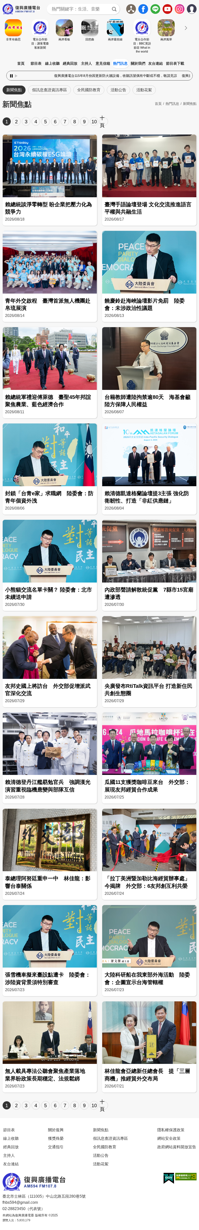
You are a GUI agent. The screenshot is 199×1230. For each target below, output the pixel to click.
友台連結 (155, 63)
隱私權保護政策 (170, 1130)
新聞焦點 (14, 90)
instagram (179, 9)
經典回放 (70, 63)
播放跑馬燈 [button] (16, 76)
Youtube (167, 9)
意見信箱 (103, 63)
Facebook (143, 9)
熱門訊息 (120, 63)
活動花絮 (144, 90)
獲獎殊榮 (56, 1138)
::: (99, 58)
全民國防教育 (88, 90)
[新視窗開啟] (169, 1178)
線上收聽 (52, 63)
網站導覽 (131, 9)
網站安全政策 (169, 1138)
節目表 (36, 63)
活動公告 (118, 90)
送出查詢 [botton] (114, 9)
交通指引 (56, 1147)
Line (155, 9)
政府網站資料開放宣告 (176, 1147)
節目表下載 (175, 63)
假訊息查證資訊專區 (49, 90)
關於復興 (56, 1130)
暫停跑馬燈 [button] (11, 76)
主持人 (86, 63)
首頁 (21, 63)
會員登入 (196, 8)
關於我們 (138, 63)
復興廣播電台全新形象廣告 (147, 76)
